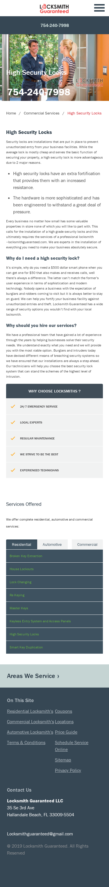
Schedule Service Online (71, 745)
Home (11, 113)
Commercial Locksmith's (30, 721)
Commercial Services (42, 113)
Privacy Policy (68, 770)
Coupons (63, 711)
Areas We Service (31, 676)
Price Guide (66, 732)
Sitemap (63, 760)
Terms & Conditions (26, 742)
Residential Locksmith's (30, 711)
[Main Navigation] (99, 8)
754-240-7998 (54, 25)
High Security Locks (84, 113)
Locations (64, 721)
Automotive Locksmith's (30, 732)
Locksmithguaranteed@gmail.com (40, 834)
